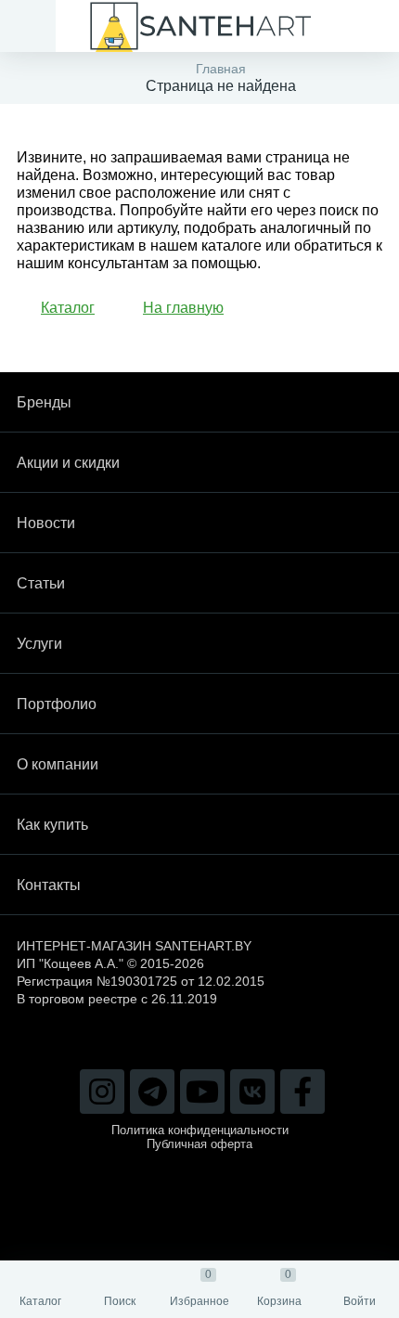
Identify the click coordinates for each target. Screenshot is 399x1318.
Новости (46, 523)
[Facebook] (302, 1091)
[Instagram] (102, 1091)
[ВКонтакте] (252, 1091)
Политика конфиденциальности (200, 1130)
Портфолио (57, 704)
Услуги (39, 644)
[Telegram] (152, 1091)
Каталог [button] (68, 308)
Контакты (49, 885)
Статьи (41, 583)
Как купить (52, 825)
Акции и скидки (68, 463)
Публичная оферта (199, 1144)
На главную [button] (183, 308)
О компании (57, 764)
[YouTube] (202, 1091)
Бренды (44, 402)
